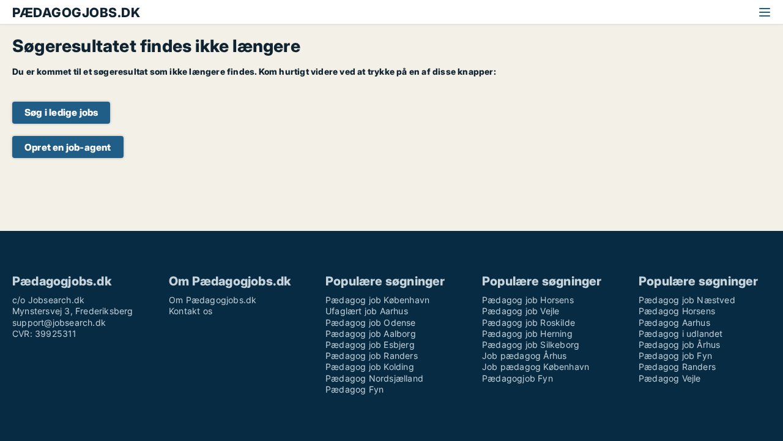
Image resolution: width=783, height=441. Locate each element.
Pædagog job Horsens (528, 300)
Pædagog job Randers (371, 355)
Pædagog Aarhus (674, 322)
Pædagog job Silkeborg (530, 344)
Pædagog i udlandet (681, 333)
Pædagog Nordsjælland (374, 378)
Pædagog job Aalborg (370, 333)
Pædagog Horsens (677, 311)
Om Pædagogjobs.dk (212, 300)
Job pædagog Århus (524, 355)
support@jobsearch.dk (59, 322)
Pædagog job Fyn (675, 355)
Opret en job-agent (67, 147)
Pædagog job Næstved (687, 300)
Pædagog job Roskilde (528, 322)
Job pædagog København (535, 366)
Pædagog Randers (677, 366)
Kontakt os (190, 311)
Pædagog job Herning (527, 333)
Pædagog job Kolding (369, 366)
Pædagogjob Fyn (517, 378)
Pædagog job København (377, 300)
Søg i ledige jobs (61, 112)
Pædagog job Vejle (520, 311)
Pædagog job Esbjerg (370, 344)
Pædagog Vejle (670, 378)
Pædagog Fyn (354, 389)
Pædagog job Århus (679, 344)
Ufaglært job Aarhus (366, 311)
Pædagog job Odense (370, 322)
